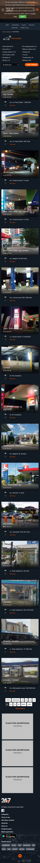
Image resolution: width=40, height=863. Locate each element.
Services (32, 25)
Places (24, 25)
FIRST (8, 700)
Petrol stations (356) (9, 55)
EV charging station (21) (30, 46)
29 (30, 700)
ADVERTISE (14, 27)
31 (7, 704)
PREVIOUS (16, 700)
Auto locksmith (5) (8, 46)
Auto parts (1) (7, 49)
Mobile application (7, 832)
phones (22, 849)
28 (26, 700)
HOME (7, 25)
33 (15, 704)
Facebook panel (6, 829)
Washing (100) (27, 60)
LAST (29, 704)
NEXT (23, 704)
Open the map (32, 65)
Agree (22, 16)
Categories (9, 31)
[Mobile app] (8, 836)
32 (11, 704)
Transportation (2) (28, 57)
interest (15, 849)
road (19, 845)
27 (22, 700)
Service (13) (6, 60)
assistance (26, 845)
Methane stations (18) (29, 49)
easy (3, 849)
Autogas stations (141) (9, 52)
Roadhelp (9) (6, 57)
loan (9, 849)
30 (34, 700)
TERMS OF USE (24, 27)
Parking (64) (26, 52)
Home (3, 31)
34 (19, 704)
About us (4, 826)
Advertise (4, 823)
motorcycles (30, 849)
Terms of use (5, 817)
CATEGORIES (15, 25)
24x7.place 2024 (18, 807)
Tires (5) (25, 55)
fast (33, 845)
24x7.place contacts (7, 820)
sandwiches (6, 845)
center (14, 845)
